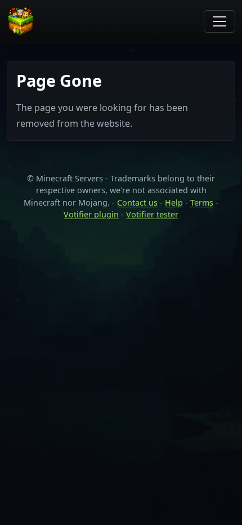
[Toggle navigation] (219, 21)
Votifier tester (152, 214)
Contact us (137, 202)
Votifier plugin (91, 214)
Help (174, 202)
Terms (201, 202)
